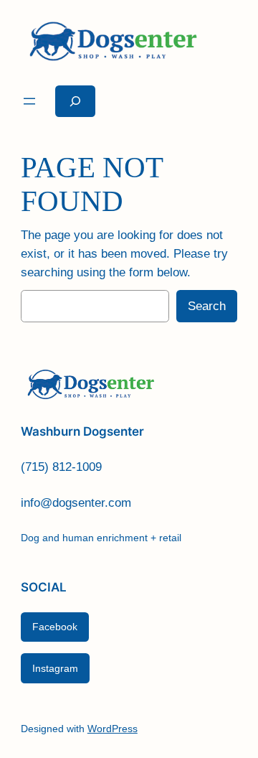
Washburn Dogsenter (82, 431)
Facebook (54, 626)
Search (207, 306)
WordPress (112, 728)
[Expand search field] (75, 100)
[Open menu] (29, 101)
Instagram (55, 668)
